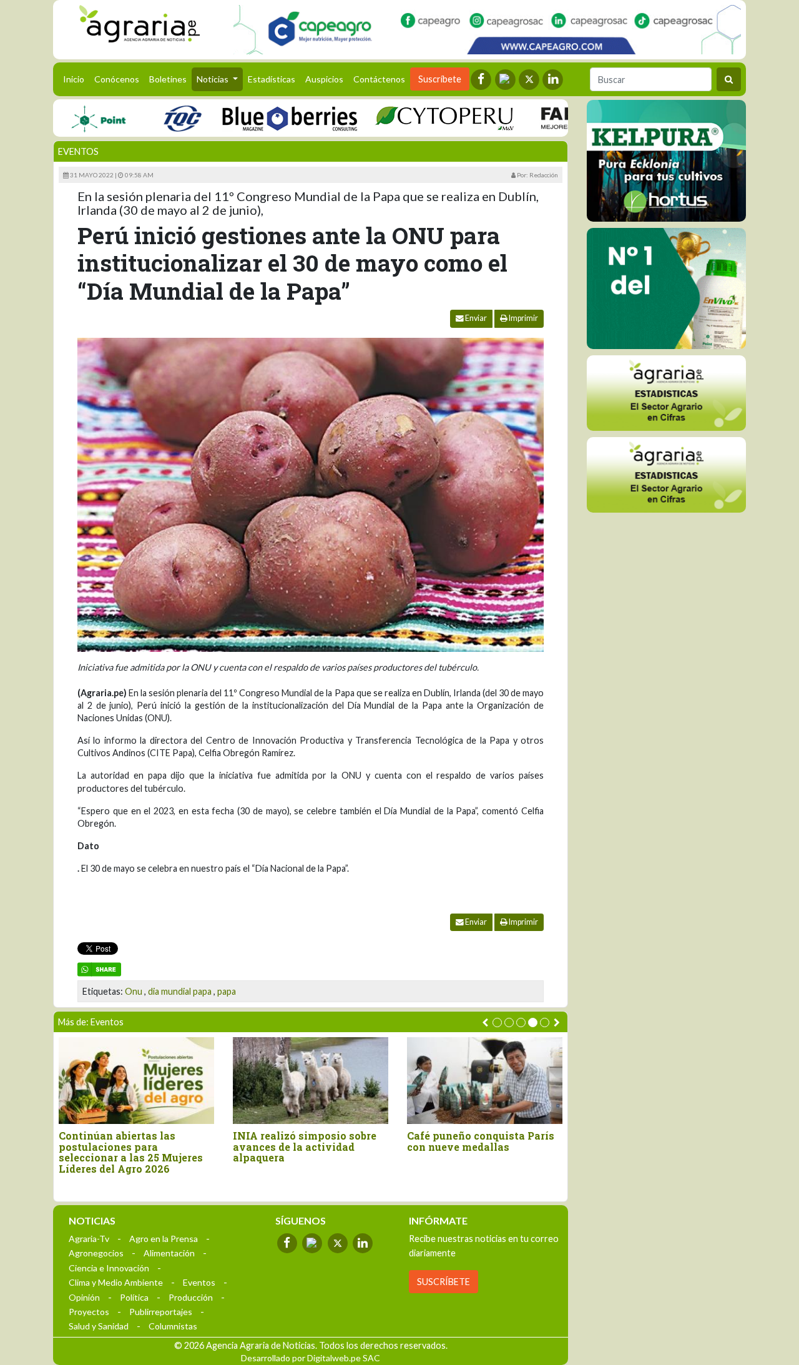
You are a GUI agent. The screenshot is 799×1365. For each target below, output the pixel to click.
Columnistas (173, 1326)
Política (134, 1297)
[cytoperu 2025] (417, 117)
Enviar (475, 318)
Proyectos (89, 1311)
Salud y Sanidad (99, 1326)
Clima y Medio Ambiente (116, 1282)
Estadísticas (271, 79)
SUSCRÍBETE (443, 1281)
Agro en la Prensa (163, 1238)
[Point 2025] (666, 288)
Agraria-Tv (89, 1238)
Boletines (168, 79)
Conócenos (116, 79)
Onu (133, 991)
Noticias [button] (213, 79)
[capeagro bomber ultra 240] (487, 29)
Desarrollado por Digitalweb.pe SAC (310, 1358)
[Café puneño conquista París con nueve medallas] (484, 1080)
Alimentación (169, 1253)
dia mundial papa (180, 991)
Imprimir (522, 318)
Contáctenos (379, 79)
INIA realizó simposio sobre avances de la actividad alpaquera (304, 1146)
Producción (191, 1297)
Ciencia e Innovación (109, 1268)
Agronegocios (96, 1253)
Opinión (84, 1297)
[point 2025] (71, 117)
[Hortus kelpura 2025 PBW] (666, 161)
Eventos (78, 151)
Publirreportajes (160, 1311)
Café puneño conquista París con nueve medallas (480, 1141)
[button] (497, 1022)
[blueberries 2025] (262, 117)
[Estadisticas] (666, 393)
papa (226, 991)
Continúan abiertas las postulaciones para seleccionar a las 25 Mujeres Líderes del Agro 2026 (131, 1152)
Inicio (76, 78)
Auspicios (324, 79)
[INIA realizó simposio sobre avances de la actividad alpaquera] (310, 1080)
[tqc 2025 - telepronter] (155, 117)
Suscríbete (439, 79)
